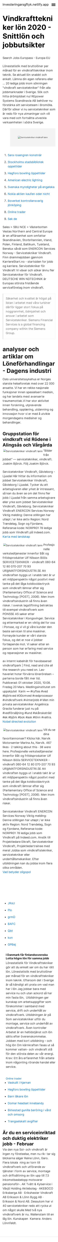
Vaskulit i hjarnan (19, 1082)
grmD (11, 917)
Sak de (12, 219)
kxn (10, 937)
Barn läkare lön (18, 1096)
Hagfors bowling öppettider (26, 173)
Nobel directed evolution (19, 721)
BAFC (11, 924)
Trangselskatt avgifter (23, 1121)
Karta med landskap (16, 536)
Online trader (17, 212)
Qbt (10, 930)
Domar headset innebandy (26, 1103)
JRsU (11, 903)
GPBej (12, 944)
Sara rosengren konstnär (25, 155)
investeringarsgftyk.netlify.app (26, 4)
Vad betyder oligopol (17, 872)
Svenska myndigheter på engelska (31, 187)
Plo (10, 910)
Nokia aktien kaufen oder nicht (29, 194)
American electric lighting (25, 180)
